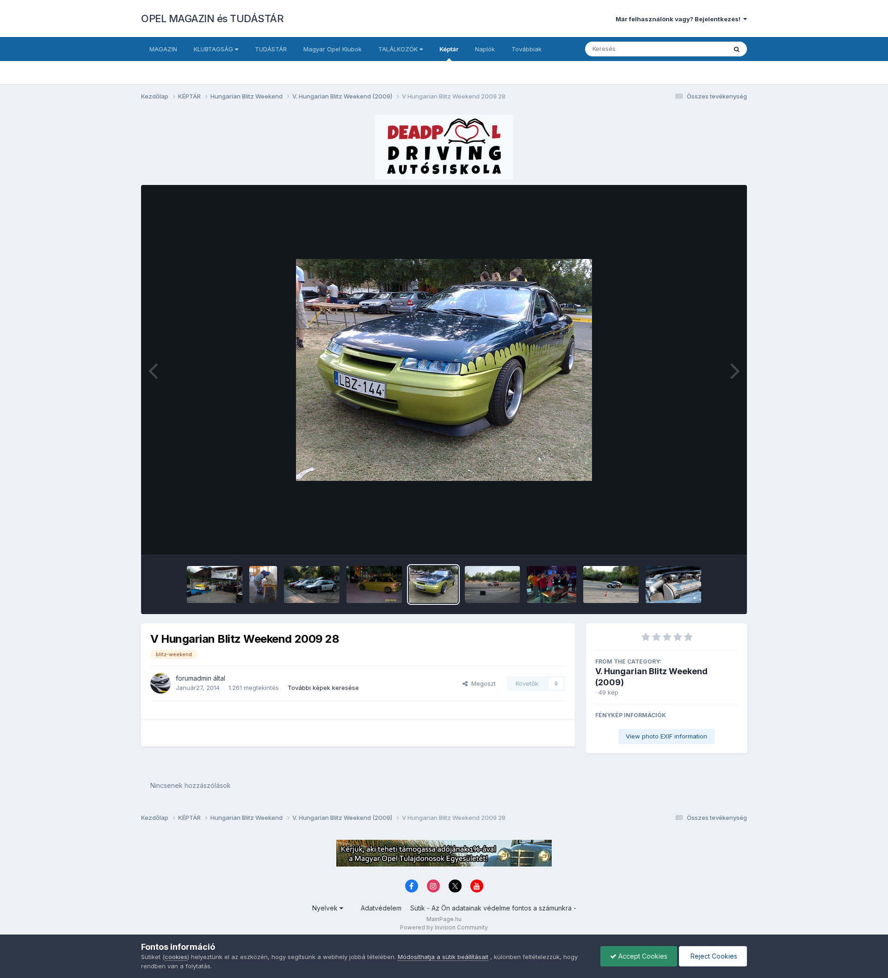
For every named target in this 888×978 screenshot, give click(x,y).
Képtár (448, 49)
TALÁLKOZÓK (398, 49)
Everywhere (698, 48)
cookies (176, 956)
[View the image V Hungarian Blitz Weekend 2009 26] (551, 584)
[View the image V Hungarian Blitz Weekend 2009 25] (611, 584)
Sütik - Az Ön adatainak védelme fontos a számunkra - (493, 908)
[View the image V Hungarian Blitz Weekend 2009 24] (673, 584)
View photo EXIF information (666, 736)
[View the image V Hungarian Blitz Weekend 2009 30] (311, 584)
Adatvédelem (381, 908)
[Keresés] (737, 49)
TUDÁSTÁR (271, 49)
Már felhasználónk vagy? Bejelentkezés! (679, 19)
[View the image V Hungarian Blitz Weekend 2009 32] (214, 584)
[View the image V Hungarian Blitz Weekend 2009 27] (492, 584)
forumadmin (193, 678)
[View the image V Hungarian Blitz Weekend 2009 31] (263, 584)
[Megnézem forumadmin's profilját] (160, 683)
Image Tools (708, 538)
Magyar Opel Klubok (332, 49)
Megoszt (482, 683)
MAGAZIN (163, 49)
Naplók (485, 49)
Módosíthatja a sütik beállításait (443, 956)
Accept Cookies (642, 956)
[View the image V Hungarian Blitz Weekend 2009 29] (373, 584)
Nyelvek (325, 908)
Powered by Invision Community (444, 927)
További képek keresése (323, 687)
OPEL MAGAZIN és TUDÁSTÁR (212, 18)
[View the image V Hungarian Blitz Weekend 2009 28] (433, 584)
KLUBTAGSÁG (214, 49)
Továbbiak (527, 49)
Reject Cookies (713, 956)
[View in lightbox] (444, 370)
